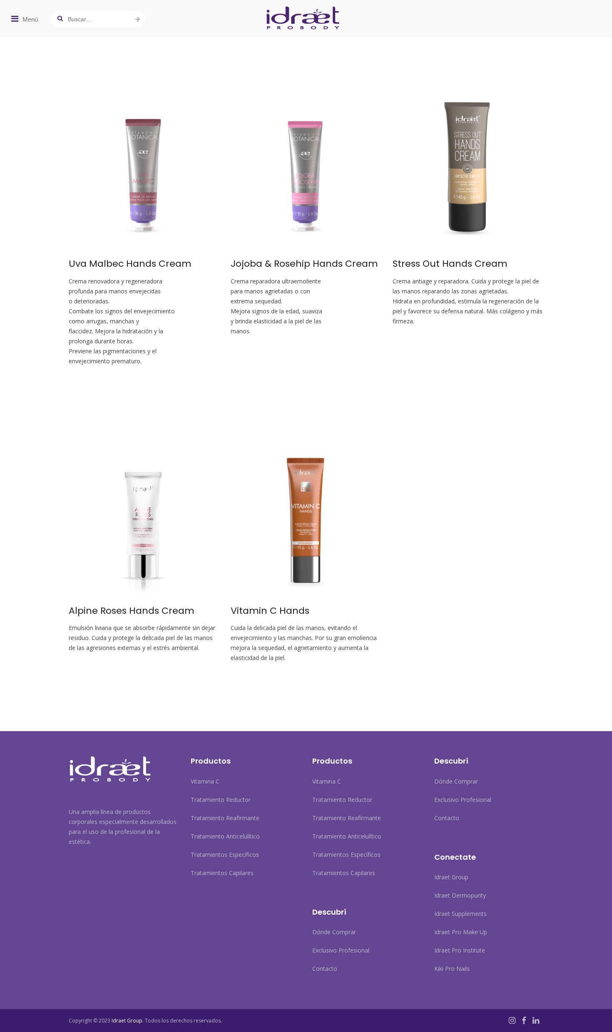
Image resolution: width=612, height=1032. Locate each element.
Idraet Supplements (460, 914)
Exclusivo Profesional (340, 950)
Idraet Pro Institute (459, 950)
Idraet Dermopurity (460, 895)
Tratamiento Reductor (221, 800)
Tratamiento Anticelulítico (225, 836)
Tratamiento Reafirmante (225, 818)
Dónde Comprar (334, 932)
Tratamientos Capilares (222, 873)
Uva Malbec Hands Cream (130, 263)
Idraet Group (451, 877)
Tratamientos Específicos (225, 854)
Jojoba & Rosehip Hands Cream (304, 263)
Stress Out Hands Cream (450, 263)
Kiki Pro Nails (452, 968)
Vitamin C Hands (270, 610)
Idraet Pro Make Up (460, 932)
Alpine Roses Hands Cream (131, 610)
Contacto (324, 968)
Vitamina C (205, 781)
